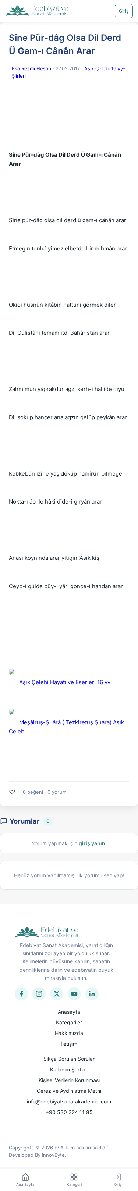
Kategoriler (69, 1022)
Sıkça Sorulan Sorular (69, 1059)
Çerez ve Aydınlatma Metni (69, 1091)
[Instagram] (39, 993)
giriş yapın (92, 843)
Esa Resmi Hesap (31, 68)
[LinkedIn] (92, 993)
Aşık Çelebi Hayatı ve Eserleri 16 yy (64, 682)
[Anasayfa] (37, 11)
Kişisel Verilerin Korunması (69, 1080)
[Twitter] (56, 993)
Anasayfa (69, 1012)
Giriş (124, 11)
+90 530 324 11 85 (69, 1112)
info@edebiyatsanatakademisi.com (69, 1101)
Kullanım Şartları (69, 1069)
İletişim (69, 1044)
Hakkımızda (69, 1033)
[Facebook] (21, 993)
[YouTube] (74, 993)
